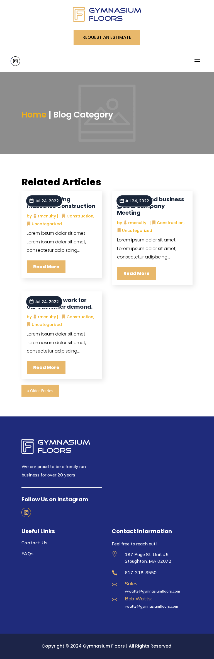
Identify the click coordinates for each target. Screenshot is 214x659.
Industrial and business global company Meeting (150, 206)
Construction (80, 216)
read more (46, 266)
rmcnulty (47, 216)
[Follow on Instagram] (15, 61)
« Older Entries (40, 390)
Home (34, 115)
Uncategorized (47, 224)
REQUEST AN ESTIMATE (106, 37)
